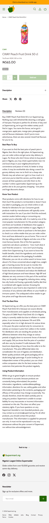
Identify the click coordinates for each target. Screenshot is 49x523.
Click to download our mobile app (24, 2)
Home (4, 17)
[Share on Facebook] (15, 99)
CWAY (4, 49)
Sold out (33, 77)
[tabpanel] (24, 273)
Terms (4, 517)
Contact (33, 515)
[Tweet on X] (10, 99)
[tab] (7, 111)
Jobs (22, 515)
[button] (45, 9)
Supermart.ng (11, 511)
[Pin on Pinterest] (20, 99)
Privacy (40, 515)
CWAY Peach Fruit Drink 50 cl (17, 17)
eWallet (16, 515)
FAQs (10, 515)
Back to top (23, 447)
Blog (27, 515)
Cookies (10, 517)
